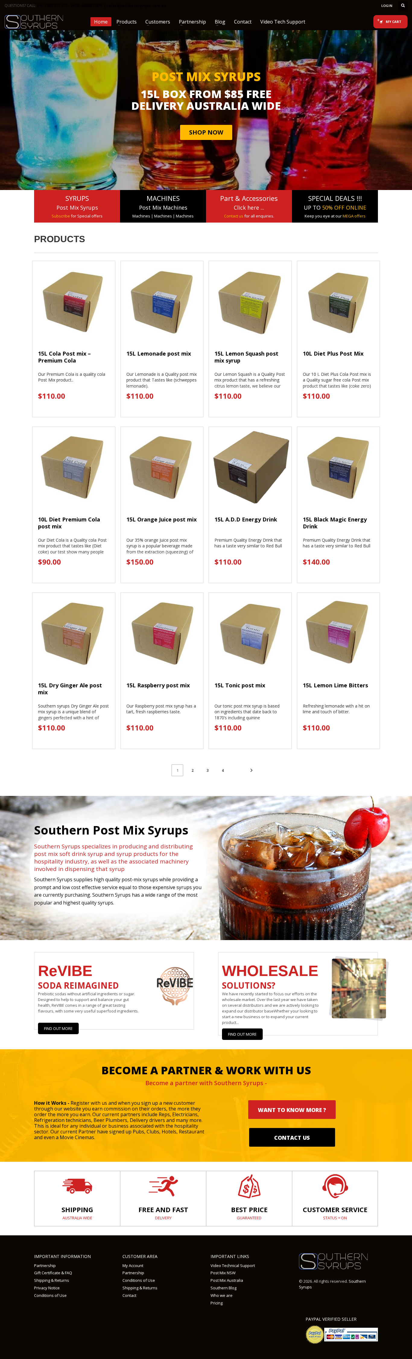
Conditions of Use (50, 1295)
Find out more (242, 1034)
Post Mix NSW (223, 1272)
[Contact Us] (249, 1186)
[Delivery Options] (163, 1186)
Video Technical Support (233, 1265)
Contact (129, 1295)
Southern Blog (223, 1288)
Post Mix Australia (227, 1280)
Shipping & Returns (51, 1280)
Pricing (217, 1303)
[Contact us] (335, 1186)
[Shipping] (77, 1186)
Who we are (222, 1295)
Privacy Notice (47, 1288)
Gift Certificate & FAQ (53, 1272)
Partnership (45, 1265)
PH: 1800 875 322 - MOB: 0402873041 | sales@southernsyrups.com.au (101, 5)
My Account (132, 1265)
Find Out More (58, 1028)
